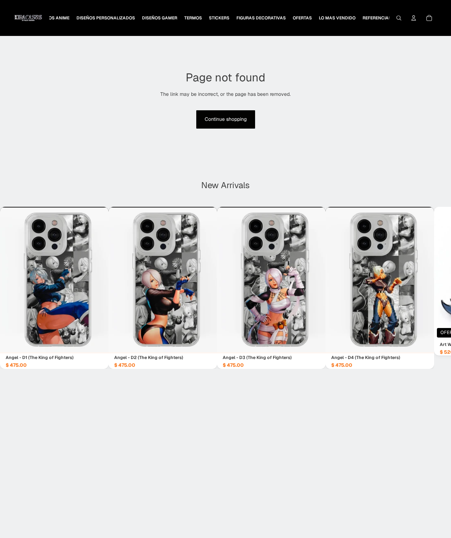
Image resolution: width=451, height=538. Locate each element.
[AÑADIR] (97, 342)
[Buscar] (399, 18)
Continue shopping (226, 119)
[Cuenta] (413, 18)
